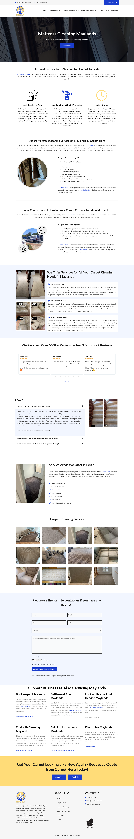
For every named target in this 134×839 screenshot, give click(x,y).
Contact (114, 11)
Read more (67, 381)
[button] (18, 364)
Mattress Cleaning (71, 11)
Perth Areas (104, 11)
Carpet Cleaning (55, 11)
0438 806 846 (85, 190)
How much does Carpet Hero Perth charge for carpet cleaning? (37, 438)
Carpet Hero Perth (23, 74)
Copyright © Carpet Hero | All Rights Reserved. (67, 835)
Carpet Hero (89, 145)
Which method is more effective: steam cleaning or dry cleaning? (38, 444)
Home (44, 11)
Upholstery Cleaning (89, 11)
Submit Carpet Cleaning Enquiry (44, 669)
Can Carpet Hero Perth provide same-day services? (33, 406)
